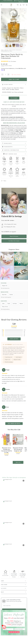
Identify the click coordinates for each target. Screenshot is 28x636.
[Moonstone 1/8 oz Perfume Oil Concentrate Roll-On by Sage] (6, 439)
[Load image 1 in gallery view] (6, 45)
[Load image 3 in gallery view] (14, 45)
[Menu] (1, 5)
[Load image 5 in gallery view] (21, 45)
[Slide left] (2, 1)
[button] (17, 5)
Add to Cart (18, 462)
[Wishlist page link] (23, 5)
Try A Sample (14, 98)
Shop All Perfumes (14, 236)
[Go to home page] (11, 4)
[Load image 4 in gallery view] (17, 45)
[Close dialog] (26, 611)
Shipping (2, 65)
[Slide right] (25, 1)
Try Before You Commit (14, 240)
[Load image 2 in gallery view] (10, 45)
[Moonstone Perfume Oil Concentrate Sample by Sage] (18, 439)
